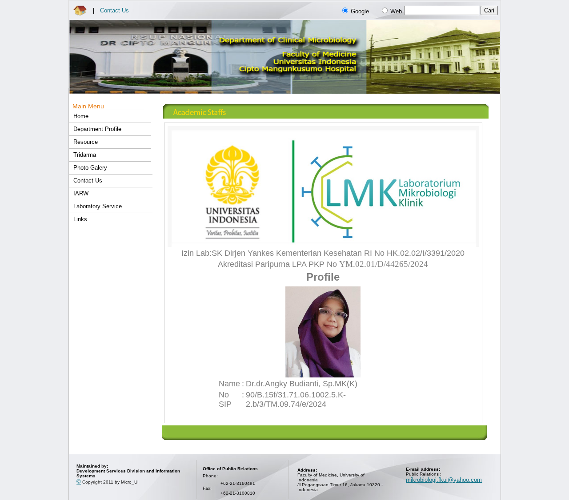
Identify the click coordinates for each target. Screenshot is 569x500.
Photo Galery (90, 167)
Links (80, 219)
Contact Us (114, 10)
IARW (80, 193)
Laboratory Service (97, 206)
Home (80, 116)
